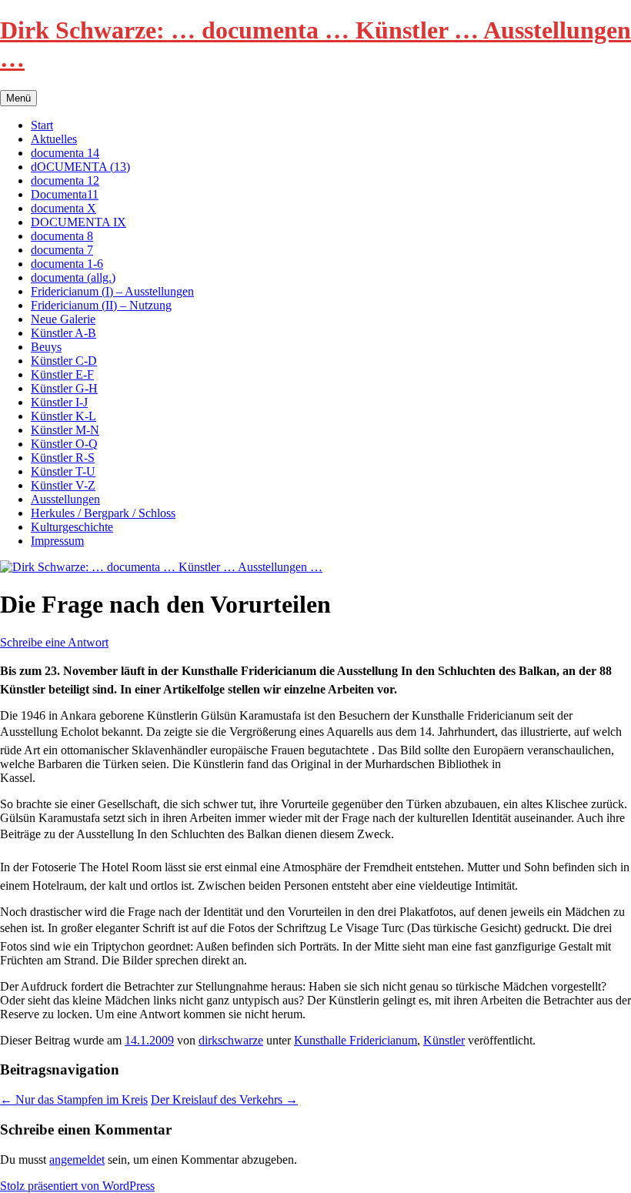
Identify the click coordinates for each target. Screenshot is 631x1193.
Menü (18, 98)
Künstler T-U (63, 471)
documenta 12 (65, 180)
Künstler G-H (64, 388)
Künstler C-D (64, 360)
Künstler (444, 1040)
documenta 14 (65, 152)
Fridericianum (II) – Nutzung (101, 305)
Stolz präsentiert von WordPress (77, 1185)
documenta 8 (62, 235)
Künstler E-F (62, 374)
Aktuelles (54, 138)
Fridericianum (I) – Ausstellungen (112, 291)
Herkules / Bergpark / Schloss (103, 513)
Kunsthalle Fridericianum (355, 1040)
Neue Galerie (63, 319)
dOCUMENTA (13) (80, 166)
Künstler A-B (63, 332)
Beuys (46, 346)
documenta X (63, 208)
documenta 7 (62, 249)
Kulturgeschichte (72, 526)
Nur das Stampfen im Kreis (74, 1099)
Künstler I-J (59, 402)
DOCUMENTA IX (78, 222)
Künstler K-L (63, 416)
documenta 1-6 (67, 263)
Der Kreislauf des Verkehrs (224, 1099)
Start (42, 125)
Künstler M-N (65, 429)
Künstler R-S (63, 457)
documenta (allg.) (73, 277)
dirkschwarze (231, 1040)
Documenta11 (64, 194)
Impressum (57, 540)
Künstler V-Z (63, 485)
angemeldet (77, 1159)
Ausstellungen (65, 499)
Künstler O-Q (64, 443)
